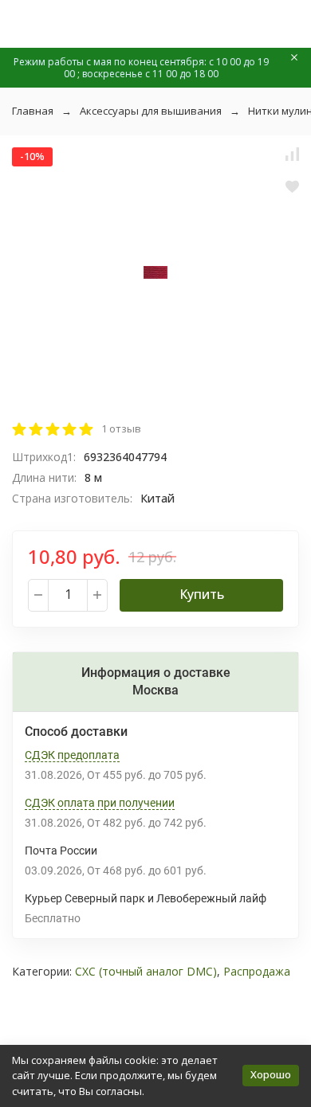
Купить (201, 594)
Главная (32, 111)
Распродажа (256, 971)
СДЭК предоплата (72, 755)
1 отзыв (121, 428)
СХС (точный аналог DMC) (146, 971)
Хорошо (270, 1074)
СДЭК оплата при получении (100, 802)
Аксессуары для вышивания (151, 111)
